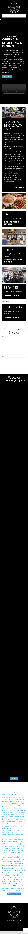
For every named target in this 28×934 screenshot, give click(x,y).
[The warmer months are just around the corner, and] (14, 855)
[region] (14, 24)
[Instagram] (15, 926)
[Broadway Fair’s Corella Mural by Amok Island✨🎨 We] (14, 830)
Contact (18, 922)
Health (20, 920)
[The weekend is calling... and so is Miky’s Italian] (14, 879)
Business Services (12, 922)
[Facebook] (12, 926)
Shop (14, 920)
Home (6, 920)
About (10, 920)
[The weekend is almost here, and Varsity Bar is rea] (14, 806)
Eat (17, 920)
